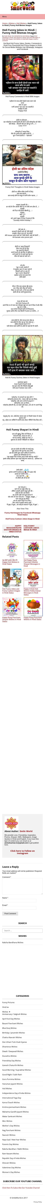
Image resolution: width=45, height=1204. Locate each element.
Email (5, 905)
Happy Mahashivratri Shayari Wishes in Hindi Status (12, 529)
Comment (6, 877)
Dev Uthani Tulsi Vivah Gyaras (14, 1042)
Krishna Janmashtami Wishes (14, 1107)
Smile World (7, 36)
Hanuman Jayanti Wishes (12, 1084)
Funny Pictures (8, 1002)
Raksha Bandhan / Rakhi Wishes (15, 1149)
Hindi (4, 1007)
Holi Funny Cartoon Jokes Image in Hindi (23, 519)
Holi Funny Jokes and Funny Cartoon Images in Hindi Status (11, 591)
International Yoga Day (11, 1098)
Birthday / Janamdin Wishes (13, 1033)
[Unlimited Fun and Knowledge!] (22, 10)
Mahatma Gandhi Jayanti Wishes (15, 1112)
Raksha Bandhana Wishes (12, 942)
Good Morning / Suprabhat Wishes (16, 1070)
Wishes (12, 23)
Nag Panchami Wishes (11, 1130)
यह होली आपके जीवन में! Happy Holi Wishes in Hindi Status (10, 562)
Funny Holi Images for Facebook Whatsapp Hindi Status (22, 514)
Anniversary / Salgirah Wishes (14, 1014)
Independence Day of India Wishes (16, 1093)
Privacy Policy (38, 1202)
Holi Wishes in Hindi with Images (23, 39)
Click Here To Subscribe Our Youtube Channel (21, 1188)
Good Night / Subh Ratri (12, 1074)
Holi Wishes (21, 23)
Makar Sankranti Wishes (12, 1116)
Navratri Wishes (8, 1135)
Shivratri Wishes (9, 1163)
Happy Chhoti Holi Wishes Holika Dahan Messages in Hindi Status (32, 592)
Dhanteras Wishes (9, 1047)
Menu (4, 17)
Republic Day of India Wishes (14, 1158)
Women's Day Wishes (11, 1172)
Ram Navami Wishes (10, 1153)
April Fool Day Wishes (11, 1019)
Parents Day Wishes (10, 1144)
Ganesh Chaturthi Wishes (12, 1065)
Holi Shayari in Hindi (20, 37)
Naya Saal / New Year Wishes (14, 1139)
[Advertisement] (22, 720)
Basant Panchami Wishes (12, 1023)
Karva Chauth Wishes (11, 1102)
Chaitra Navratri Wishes (12, 1037)
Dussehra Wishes (9, 1056)
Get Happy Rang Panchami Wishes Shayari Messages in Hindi (32, 563)
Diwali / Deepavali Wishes (12, 1051)
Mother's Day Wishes (11, 1126)
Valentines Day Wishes (11, 1167)
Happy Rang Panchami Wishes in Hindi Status (33, 618)
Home (4, 23)
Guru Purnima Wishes (11, 1079)
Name (5, 898)
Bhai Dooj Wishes (9, 1028)
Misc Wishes (7, 1121)
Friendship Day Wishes (11, 1060)
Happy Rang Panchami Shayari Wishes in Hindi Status (11, 619)
